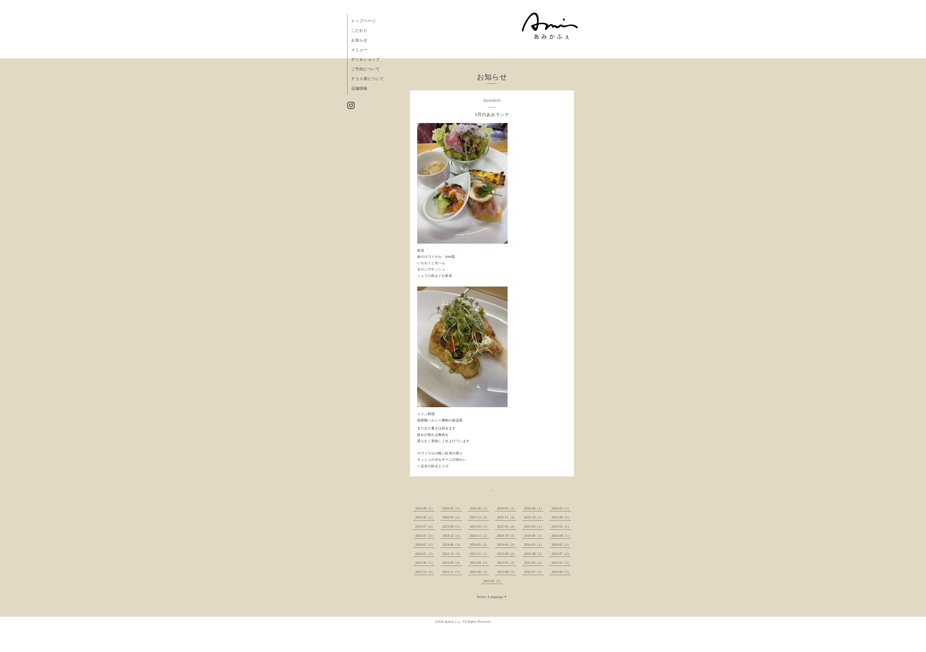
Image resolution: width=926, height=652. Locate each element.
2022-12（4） (425, 572)
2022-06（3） (561, 572)
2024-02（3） (561, 544)
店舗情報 (359, 88)
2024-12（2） (452, 535)
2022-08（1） (506, 572)
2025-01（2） (425, 535)
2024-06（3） (452, 544)
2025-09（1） (561, 517)
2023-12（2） (452, 554)
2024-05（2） (479, 544)
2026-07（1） (452, 508)
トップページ (363, 21)
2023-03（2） (506, 562)
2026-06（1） (479, 508)
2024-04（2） (506, 544)
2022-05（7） (493, 581)
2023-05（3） (452, 562)
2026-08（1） (425, 508)
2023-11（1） (479, 554)
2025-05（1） (479, 526)
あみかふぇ (453, 621)
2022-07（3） (534, 572)
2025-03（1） (534, 526)
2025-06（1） (452, 526)
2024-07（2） (425, 544)
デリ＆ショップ (365, 59)
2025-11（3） (506, 517)
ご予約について (365, 69)
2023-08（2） (534, 554)
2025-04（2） (506, 526)
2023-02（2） (534, 562)
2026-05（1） (506, 508)
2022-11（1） (452, 572)
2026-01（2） (452, 517)
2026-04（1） (534, 508)
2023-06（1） (425, 562)
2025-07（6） (425, 526)
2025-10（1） (534, 517)
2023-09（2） (506, 554)
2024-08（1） (561, 535)
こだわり (359, 30)
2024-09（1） (534, 535)
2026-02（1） (425, 517)
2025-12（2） (479, 517)
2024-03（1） (534, 544)
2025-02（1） (561, 526)
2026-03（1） (561, 508)
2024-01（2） (425, 554)
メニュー (359, 50)
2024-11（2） (479, 535)
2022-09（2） (479, 572)
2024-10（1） (506, 535)
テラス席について (367, 79)
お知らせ (359, 40)
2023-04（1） (479, 562)
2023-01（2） (561, 562)
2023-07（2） (561, 554)
